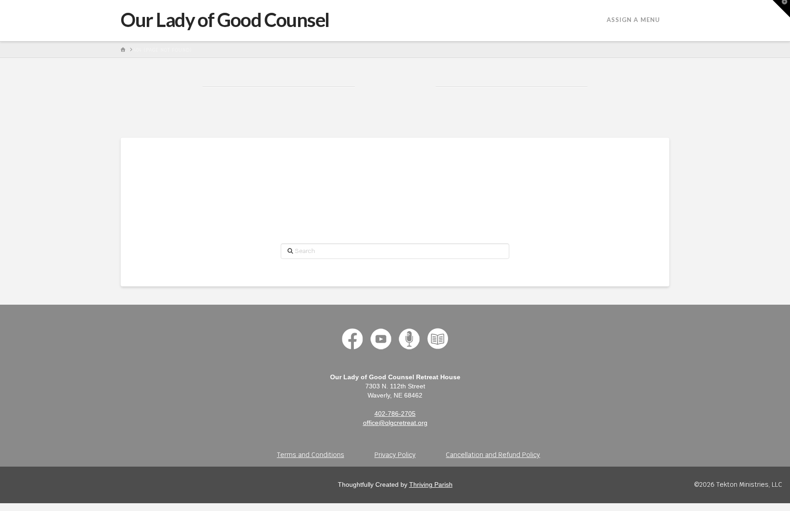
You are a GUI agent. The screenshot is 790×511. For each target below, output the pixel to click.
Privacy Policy (395, 455)
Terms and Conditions (310, 455)
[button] (781, 8)
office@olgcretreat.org (395, 422)
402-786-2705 (395, 413)
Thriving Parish (431, 484)
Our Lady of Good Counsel (225, 19)
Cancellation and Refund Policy (493, 455)
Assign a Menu (633, 19)
